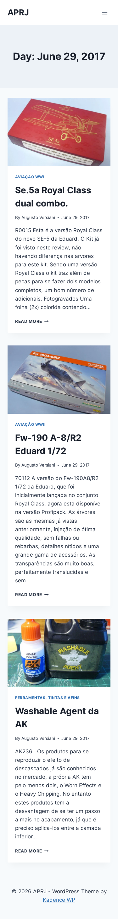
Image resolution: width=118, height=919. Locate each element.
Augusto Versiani (38, 217)
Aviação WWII (30, 424)
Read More (32, 321)
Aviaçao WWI (29, 176)
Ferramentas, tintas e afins (47, 697)
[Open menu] (104, 12)
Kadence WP (59, 900)
